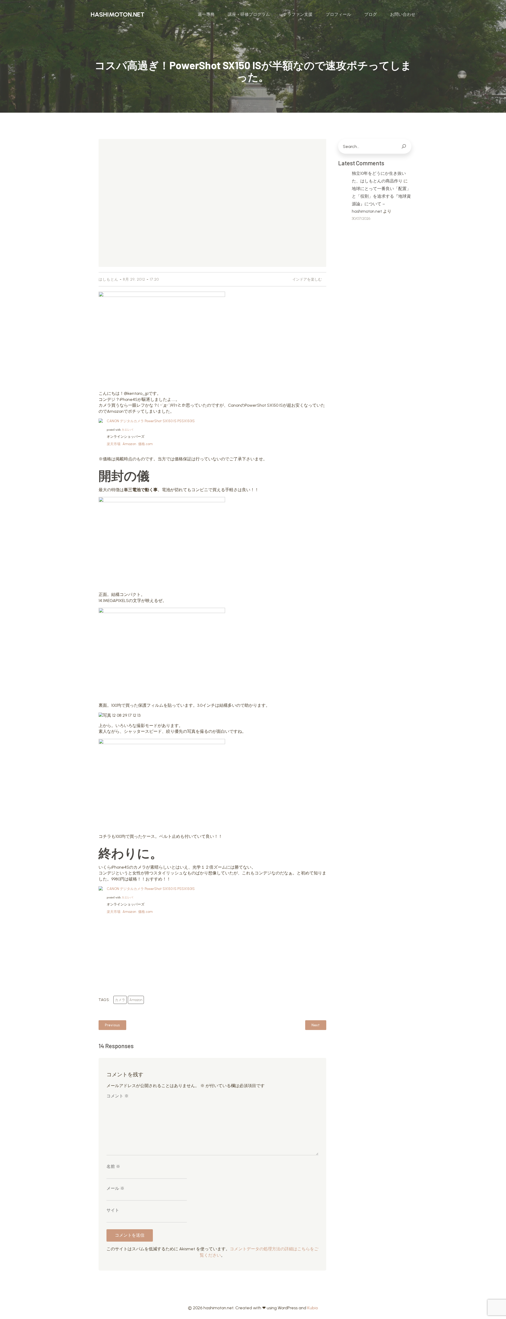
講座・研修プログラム (249, 14)
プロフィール (338, 14)
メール (115, 1188)
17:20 (154, 279)
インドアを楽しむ (307, 279)
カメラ (120, 1000)
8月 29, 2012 (134, 279)
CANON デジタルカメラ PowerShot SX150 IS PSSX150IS (151, 421)
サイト (112, 1210)
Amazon (129, 444)
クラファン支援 (298, 14)
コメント (117, 1095)
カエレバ (127, 429)
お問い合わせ (402, 14)
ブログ (370, 14)
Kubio (312, 1307)
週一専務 (206, 14)
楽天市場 (113, 444)
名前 (113, 1166)
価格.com (145, 444)
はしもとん (108, 279)
